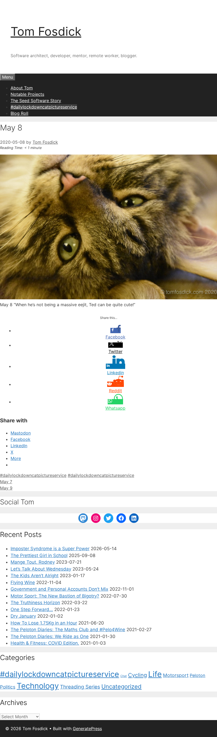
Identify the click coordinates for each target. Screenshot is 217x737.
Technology (38, 685)
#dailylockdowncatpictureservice (44, 107)
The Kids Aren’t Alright (34, 575)
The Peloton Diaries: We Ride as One (50, 636)
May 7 (6, 481)
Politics (7, 687)
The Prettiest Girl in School (39, 555)
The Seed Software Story (36, 100)
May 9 (6, 488)
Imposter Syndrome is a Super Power (50, 548)
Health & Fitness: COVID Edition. (45, 643)
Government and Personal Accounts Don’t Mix (59, 589)
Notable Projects (27, 94)
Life (155, 674)
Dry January (23, 616)
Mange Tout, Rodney (33, 562)
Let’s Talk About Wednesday (41, 569)
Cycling (137, 675)
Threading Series (80, 687)
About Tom (22, 88)
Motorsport (175, 675)
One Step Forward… (32, 609)
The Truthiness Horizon (35, 602)
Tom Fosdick (46, 31)
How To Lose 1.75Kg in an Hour (44, 623)
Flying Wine (23, 582)
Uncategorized (121, 686)
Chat (123, 676)
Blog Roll (19, 113)
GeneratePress (87, 728)
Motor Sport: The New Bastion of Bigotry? (55, 596)
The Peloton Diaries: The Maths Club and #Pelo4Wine (68, 629)
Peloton (197, 675)
